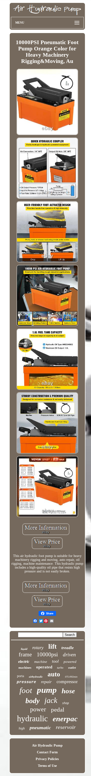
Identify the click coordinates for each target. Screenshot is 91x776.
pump (47, 690)
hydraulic (32, 718)
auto (54, 674)
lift (52, 646)
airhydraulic (36, 676)
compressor (67, 681)
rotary (37, 647)
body (32, 701)
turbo (60, 667)
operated (44, 667)
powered (70, 662)
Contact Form (47, 752)
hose (68, 691)
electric (23, 661)
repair (46, 681)
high (22, 728)
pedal (57, 709)
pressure (26, 682)
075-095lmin (71, 676)
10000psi (47, 654)
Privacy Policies (47, 759)
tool (55, 661)
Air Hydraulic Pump (47, 745)
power (38, 709)
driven (69, 655)
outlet (72, 667)
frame (25, 655)
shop (65, 703)
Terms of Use (47, 766)
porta (20, 676)
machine (40, 662)
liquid (24, 648)
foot (25, 690)
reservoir (66, 727)
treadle (67, 648)
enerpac (65, 718)
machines (24, 667)
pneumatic (40, 727)
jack (50, 700)
